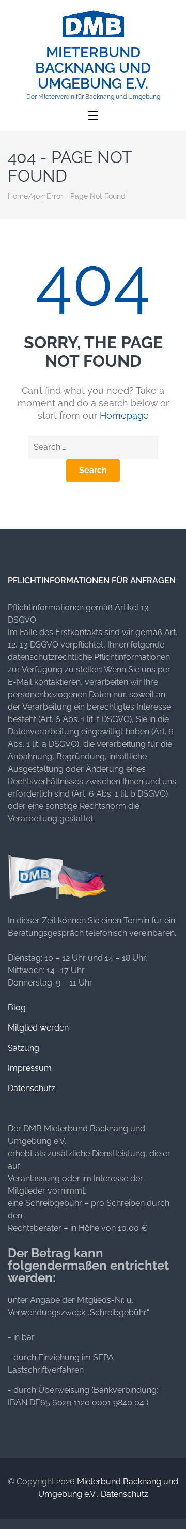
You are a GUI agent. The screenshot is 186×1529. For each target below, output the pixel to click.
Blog (17, 1007)
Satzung (23, 1048)
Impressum (30, 1068)
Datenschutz (31, 1088)
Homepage (124, 415)
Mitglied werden (38, 1028)
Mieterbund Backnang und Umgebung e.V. (93, 68)
